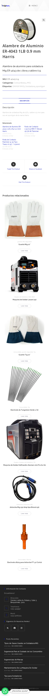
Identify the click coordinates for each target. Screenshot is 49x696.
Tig (34, 352)
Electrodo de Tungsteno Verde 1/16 (24, 410)
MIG (29, 83)
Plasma (28, 559)
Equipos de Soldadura (21, 297)
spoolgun (40, 86)
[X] (8, 628)
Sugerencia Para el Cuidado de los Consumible (23, 651)
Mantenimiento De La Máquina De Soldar (20, 668)
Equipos (16, 462)
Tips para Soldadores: (13, 676)
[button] (43, 20)
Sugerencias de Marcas (13, 660)
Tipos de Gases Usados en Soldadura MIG (21, 643)
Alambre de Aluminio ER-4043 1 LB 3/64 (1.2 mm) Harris (12, 129)
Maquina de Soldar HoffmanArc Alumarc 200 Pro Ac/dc (24, 465)
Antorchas (20, 504)
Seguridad (28, 241)
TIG (34, 462)
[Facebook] (15, 628)
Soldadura (30, 86)
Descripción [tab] (24, 101)
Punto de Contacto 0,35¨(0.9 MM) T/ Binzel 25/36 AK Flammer (33, 129)
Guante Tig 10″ (24, 355)
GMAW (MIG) (18, 86)
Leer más (24, 251)
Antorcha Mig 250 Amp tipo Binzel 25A (24, 507)
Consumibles (20, 83)
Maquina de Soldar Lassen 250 (24, 300)
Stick (29, 297)
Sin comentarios (17, 646)
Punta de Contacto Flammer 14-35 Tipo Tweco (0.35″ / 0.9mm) (11, 142)
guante (20, 241)
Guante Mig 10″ (24, 244)
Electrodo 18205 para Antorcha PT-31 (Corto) (24, 562)
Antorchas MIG (28, 504)
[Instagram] (21, 628)
